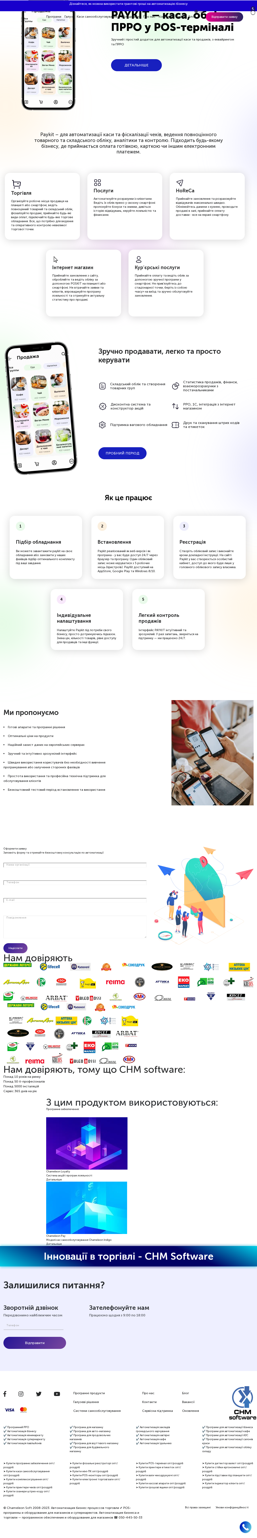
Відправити (35, 1343)
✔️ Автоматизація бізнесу (19, 1431)
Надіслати (15, 948)
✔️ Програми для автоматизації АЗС (225, 1435)
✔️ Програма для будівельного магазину (89, 1449)
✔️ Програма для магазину (86, 1427)
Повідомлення (16, 917)
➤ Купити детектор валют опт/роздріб (227, 1463)
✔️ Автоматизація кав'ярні (152, 1435)
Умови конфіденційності (232, 1507)
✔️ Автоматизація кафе (151, 1439)
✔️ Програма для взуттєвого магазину (94, 1443)
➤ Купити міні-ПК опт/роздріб (89, 1471)
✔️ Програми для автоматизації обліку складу (227, 1449)
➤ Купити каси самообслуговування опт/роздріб (26, 1473)
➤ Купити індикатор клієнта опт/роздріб (223, 1485)
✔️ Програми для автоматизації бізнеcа (227, 1427)
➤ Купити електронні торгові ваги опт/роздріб (95, 1481)
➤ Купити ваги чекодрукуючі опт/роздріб (157, 1477)
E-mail (10, 899)
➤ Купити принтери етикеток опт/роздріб (158, 1469)
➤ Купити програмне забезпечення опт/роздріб (29, 1465)
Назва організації (18, 864)
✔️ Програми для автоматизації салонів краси (227, 1441)
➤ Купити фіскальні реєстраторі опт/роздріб (94, 1465)
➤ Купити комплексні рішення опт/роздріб (25, 1481)
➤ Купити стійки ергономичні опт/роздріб (224, 1469)
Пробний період (122, 453)
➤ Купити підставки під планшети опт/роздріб (227, 1477)
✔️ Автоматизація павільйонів (22, 1443)
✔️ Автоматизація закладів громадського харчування (153, 1429)
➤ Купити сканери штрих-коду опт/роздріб (26, 1493)
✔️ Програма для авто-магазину (90, 1431)
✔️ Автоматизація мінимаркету (23, 1435)
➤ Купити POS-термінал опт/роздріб (159, 1463)
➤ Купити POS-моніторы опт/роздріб (94, 1475)
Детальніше (136, 65)
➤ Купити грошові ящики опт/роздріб (160, 1487)
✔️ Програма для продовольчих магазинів (90, 1437)
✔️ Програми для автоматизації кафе (226, 1431)
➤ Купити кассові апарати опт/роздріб (161, 1483)
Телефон (12, 882)
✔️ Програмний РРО (16, 1427)
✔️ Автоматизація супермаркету (24, 1439)
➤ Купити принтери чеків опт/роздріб (27, 1487)
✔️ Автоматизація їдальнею (154, 1443)
